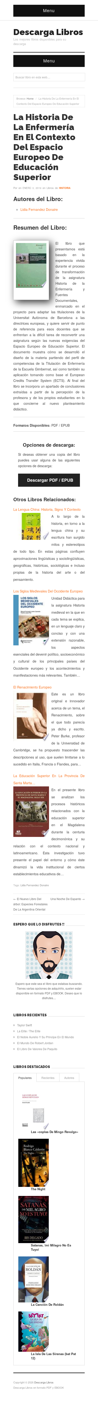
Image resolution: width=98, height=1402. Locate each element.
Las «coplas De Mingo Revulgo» (54, 1131)
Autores (69, 1078)
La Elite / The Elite (28, 1031)
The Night (38, 1189)
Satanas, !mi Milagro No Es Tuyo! (51, 1247)
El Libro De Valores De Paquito (37, 1049)
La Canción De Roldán (47, 1304)
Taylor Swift (24, 1025)
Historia (64, 188)
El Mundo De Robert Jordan (35, 1043)
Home (30, 98)
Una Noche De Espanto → (67, 899)
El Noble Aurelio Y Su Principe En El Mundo (45, 1037)
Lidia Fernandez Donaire (39, 209)
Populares (25, 1078)
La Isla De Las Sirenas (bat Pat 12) (53, 1355)
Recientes (47, 1078)
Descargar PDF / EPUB (50, 480)
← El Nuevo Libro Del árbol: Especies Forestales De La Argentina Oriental (30, 904)
